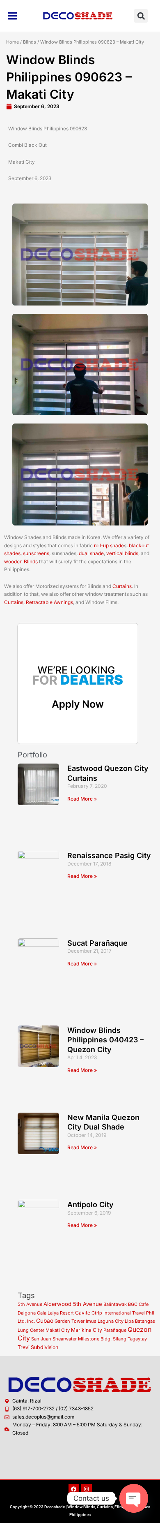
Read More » (82, 799)
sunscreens (36, 553)
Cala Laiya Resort (55, 1313)
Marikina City (86, 1330)
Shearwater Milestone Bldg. (82, 1339)
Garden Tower (70, 1321)
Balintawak (115, 1304)
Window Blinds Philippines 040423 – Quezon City (105, 1040)
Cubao (44, 1320)
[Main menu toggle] (12, 16)
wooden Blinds (21, 562)
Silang (119, 1339)
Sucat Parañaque (97, 943)
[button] (141, 16)
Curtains (122, 586)
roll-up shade (109, 546)
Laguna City (110, 1321)
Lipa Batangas (140, 1321)
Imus (91, 1321)
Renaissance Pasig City (109, 855)
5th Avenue (30, 1304)
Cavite (82, 1313)
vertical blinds (122, 553)
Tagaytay (137, 1339)
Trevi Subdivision (38, 1347)
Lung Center (31, 1330)
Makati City (58, 1330)
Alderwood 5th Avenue (72, 1304)
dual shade (91, 553)
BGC (132, 1304)
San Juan (41, 1339)
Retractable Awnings (49, 602)
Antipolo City (90, 1204)
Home (12, 42)
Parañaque (114, 1330)
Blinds (29, 42)
